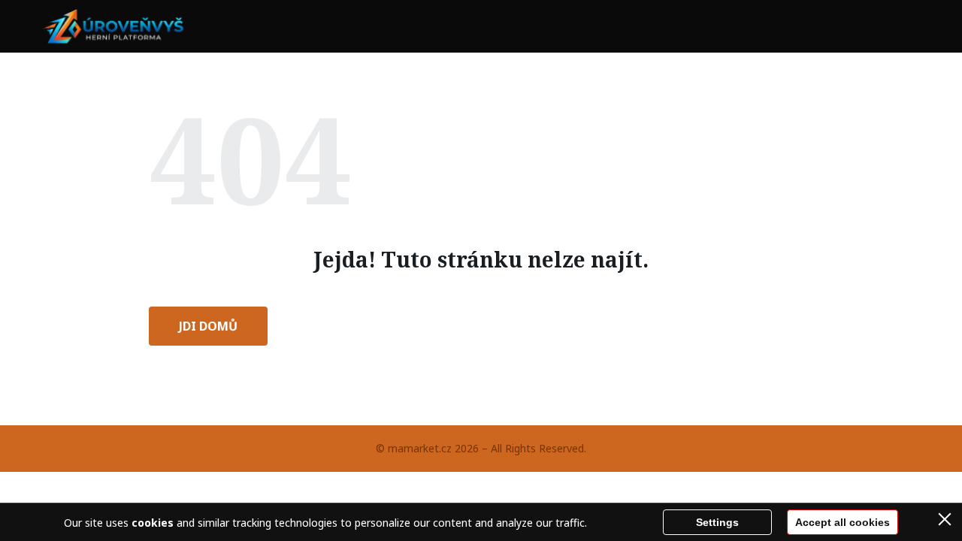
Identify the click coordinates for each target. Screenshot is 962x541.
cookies (153, 522)
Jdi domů (208, 326)
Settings (717, 522)
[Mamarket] (115, 26)
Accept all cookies (842, 522)
